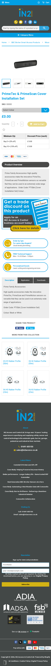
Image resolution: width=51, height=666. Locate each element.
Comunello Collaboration (25, 499)
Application (25, 280)
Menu (7, 2)
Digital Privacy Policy (39, 661)
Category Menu (26, 35)
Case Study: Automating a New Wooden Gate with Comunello (25, 487)
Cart (47, 2)
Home (4, 42)
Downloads (41, 280)
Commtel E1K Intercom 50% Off (25, 465)
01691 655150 (27, 447)
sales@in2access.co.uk (26, 450)
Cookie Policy (25, 661)
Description (9, 280)
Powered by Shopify (42, 657)
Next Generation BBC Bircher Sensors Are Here (25, 482)
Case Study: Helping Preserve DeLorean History (25, 470)
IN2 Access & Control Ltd (24, 657)
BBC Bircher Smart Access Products (26, 42)
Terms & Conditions (11, 661)
